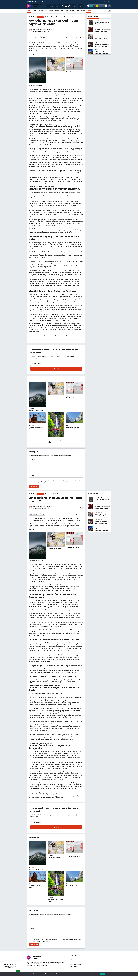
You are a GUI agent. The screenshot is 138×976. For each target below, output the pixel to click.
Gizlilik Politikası (7, 970)
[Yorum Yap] (67, 37)
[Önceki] (88, 6)
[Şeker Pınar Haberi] (34, 6)
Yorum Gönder (34, 486)
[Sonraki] (106, 6)
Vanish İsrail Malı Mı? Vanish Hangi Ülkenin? (41, 186)
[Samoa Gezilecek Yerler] (37, 71)
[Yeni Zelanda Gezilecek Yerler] (37, 427)
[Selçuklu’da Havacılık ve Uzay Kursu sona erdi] (99, 44)
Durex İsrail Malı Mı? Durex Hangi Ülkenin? (41, 124)
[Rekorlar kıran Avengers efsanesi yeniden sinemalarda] (99, 22)
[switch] (109, 11)
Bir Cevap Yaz (33, 452)
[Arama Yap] (109, 5)
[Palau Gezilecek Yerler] (74, 427)
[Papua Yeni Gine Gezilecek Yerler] (56, 427)
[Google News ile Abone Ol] (34, 37)
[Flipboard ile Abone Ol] (42, 37)
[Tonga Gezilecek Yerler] (56, 71)
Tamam (102, 973)
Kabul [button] (18, 970)
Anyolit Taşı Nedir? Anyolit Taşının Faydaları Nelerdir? (44, 685)
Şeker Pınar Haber (38, 29)
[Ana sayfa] (29, 11)
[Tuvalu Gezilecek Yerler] (74, 71)
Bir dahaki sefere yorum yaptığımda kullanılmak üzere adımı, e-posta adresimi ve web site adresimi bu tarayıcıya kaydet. (57, 482)
